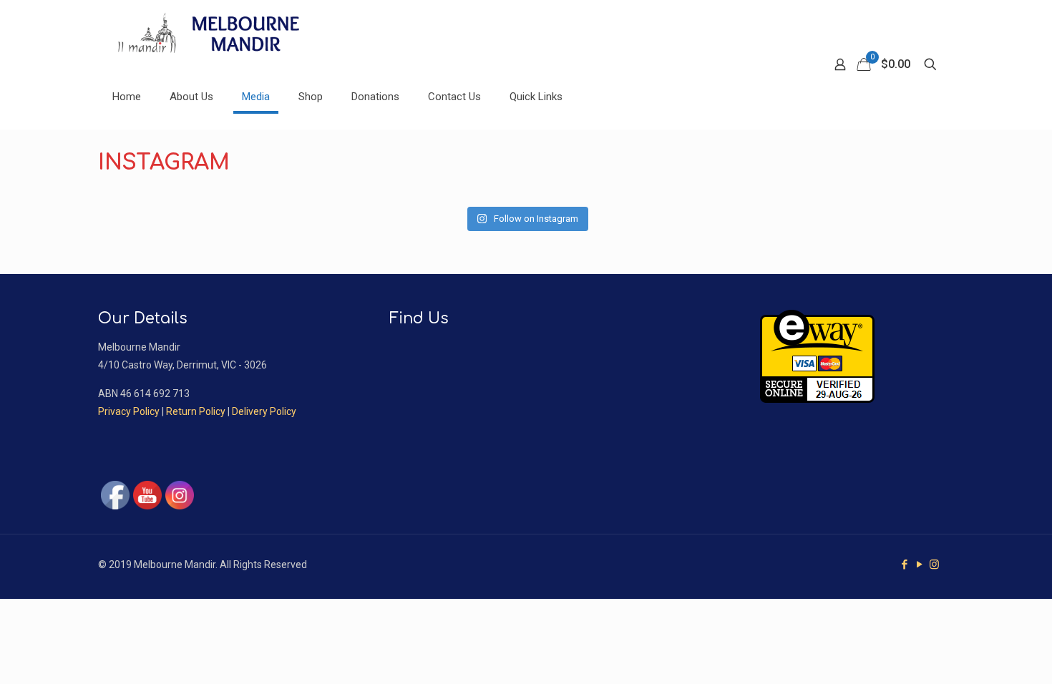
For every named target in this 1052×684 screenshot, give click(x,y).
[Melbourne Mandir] (214, 32)
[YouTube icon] (919, 564)
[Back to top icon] (983, 655)
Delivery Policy (264, 411)
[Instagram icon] (934, 564)
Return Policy (195, 411)
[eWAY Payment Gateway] (817, 399)
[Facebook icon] (904, 564)
